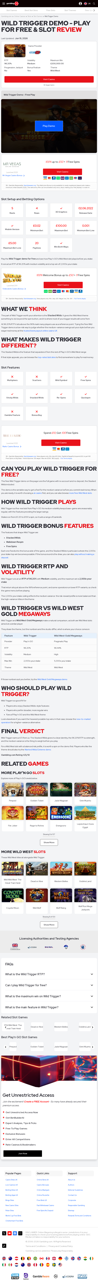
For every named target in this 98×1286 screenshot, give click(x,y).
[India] (85, 1258)
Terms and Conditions (36, 1246)
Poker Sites (9, 1210)
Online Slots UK (43, 1180)
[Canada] (48, 1258)
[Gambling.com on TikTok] (4, 1249)
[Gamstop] (15, 1276)
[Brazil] (35, 1258)
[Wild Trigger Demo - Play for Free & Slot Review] (4, 1258)
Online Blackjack (43, 1190)
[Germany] (60, 1258)
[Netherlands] (16, 1265)
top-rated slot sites (47, 357)
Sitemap (71, 1210)
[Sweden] (54, 1265)
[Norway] (29, 1265)
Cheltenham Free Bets (14, 1221)
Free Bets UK (42, 1200)
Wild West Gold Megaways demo (52, 679)
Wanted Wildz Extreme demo (38, 749)
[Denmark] (54, 1258)
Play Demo (49, 126)
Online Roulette (43, 1195)
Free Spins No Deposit (45, 1210)
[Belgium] (23, 1258)
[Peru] (35, 1265)
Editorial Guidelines (75, 1190)
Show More (49, 842)
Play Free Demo (13, 789)
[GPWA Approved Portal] (82, 1276)
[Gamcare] (26, 1276)
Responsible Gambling (76, 1205)
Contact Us (72, 1195)
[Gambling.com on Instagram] (20, 1236)
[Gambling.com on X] (4, 1236)
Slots (29, 16)
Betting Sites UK (11, 1190)
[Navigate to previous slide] (6, 1027)
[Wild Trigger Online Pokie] (23, 1265)
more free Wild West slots (80, 493)
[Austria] (16, 1258)
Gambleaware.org (30, 185)
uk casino (37, 493)
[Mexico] (10, 1265)
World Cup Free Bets (13, 1216)
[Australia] (10, 1258)
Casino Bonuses (43, 1185)
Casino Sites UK (11, 1180)
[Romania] (41, 1265)
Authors (71, 1185)
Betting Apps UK (11, 1195)
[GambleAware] (41, 1276)
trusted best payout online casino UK (40, 330)
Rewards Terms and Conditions (79, 1216)
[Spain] (48, 1265)
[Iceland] (73, 1258)
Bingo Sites (9, 1200)
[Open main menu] (3, 3)
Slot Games (38, 16)
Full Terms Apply (80, 299)
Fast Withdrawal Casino (45, 1205)
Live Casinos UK (11, 1185)
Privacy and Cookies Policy (60, 1246)
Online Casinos (19, 16)
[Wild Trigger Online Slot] (41, 1258)
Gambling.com (6, 16)
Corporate (72, 1200)
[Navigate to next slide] (92, 1027)
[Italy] (4, 1265)
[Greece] (66, 1258)
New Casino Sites (11, 1205)
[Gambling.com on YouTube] (10, 1236)
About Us (71, 1180)
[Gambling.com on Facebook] (15, 1236)
